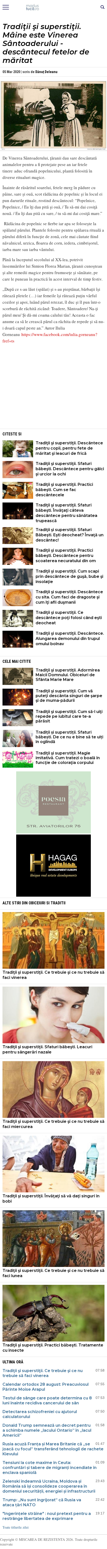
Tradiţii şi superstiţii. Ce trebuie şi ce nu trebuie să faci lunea (53, 1273)
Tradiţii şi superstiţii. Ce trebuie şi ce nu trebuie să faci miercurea (53, 1124)
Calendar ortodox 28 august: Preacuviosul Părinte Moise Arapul (45, 1387)
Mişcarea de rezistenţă (53, 7)
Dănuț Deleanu (46, 72)
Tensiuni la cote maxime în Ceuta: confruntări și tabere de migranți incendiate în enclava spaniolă (49, 1467)
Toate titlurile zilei (15, 1527)
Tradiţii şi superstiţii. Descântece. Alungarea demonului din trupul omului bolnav (70, 638)
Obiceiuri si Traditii (47, 903)
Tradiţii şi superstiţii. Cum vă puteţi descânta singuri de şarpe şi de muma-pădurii (69, 696)
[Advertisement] (53, 393)
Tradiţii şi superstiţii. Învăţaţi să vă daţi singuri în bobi (51, 1199)
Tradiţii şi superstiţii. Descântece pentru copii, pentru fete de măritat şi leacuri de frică (69, 448)
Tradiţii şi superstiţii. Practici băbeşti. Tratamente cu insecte (52, 1348)
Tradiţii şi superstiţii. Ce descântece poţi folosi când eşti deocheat (69, 617)
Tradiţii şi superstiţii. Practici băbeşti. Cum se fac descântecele (64, 489)
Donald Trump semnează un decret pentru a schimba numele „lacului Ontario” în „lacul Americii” (46, 1430)
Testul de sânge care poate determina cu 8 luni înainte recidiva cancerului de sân (47, 1400)
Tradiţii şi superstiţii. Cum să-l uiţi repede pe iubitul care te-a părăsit (69, 716)
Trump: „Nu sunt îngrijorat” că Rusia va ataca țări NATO (41, 1502)
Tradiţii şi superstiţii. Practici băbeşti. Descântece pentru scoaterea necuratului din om (66, 555)
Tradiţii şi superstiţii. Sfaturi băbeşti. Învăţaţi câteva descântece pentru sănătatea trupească (66, 513)
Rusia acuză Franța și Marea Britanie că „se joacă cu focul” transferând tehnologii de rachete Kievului (53, 1449)
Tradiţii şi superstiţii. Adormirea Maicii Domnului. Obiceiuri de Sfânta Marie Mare (68, 675)
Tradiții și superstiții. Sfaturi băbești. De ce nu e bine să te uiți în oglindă (69, 737)
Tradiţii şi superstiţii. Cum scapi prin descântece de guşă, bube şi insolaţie (69, 576)
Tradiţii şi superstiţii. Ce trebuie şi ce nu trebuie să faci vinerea (53, 975)
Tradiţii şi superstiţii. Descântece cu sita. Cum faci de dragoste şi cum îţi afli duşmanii (69, 597)
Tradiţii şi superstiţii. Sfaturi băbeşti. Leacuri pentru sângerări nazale (47, 1049)
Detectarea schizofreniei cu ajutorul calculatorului (39, 1414)
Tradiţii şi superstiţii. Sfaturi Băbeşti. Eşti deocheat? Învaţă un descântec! (70, 535)
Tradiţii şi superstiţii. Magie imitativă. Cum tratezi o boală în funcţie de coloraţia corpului (68, 758)
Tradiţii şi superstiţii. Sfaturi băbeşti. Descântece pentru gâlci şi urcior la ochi (70, 468)
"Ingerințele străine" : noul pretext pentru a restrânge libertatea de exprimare (46, 1516)
